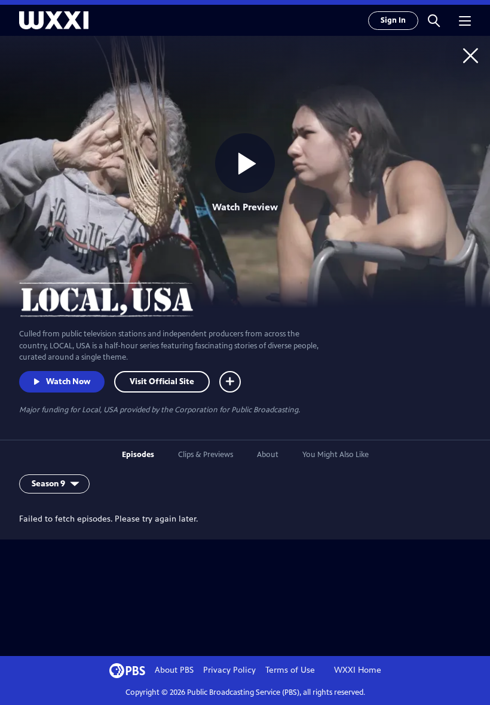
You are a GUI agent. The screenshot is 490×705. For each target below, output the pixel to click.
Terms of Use (290, 670)
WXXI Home (357, 670)
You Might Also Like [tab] (335, 454)
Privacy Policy (229, 670)
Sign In (393, 20)
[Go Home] (470, 55)
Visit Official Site (162, 381)
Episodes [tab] (138, 454)
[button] (433, 20)
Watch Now (68, 381)
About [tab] (267, 454)
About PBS (174, 670)
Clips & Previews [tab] (205, 454)
